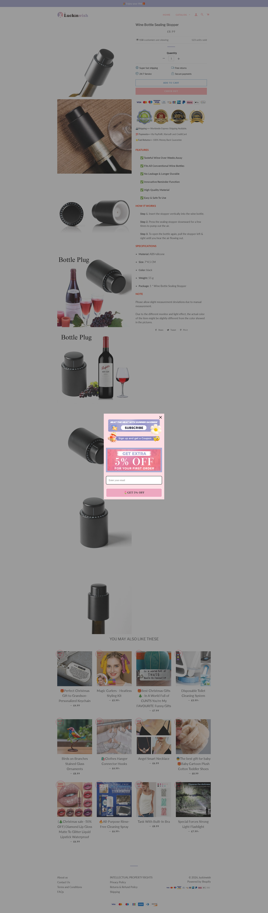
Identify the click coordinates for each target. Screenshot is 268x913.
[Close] (160, 417)
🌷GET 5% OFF (134, 492)
